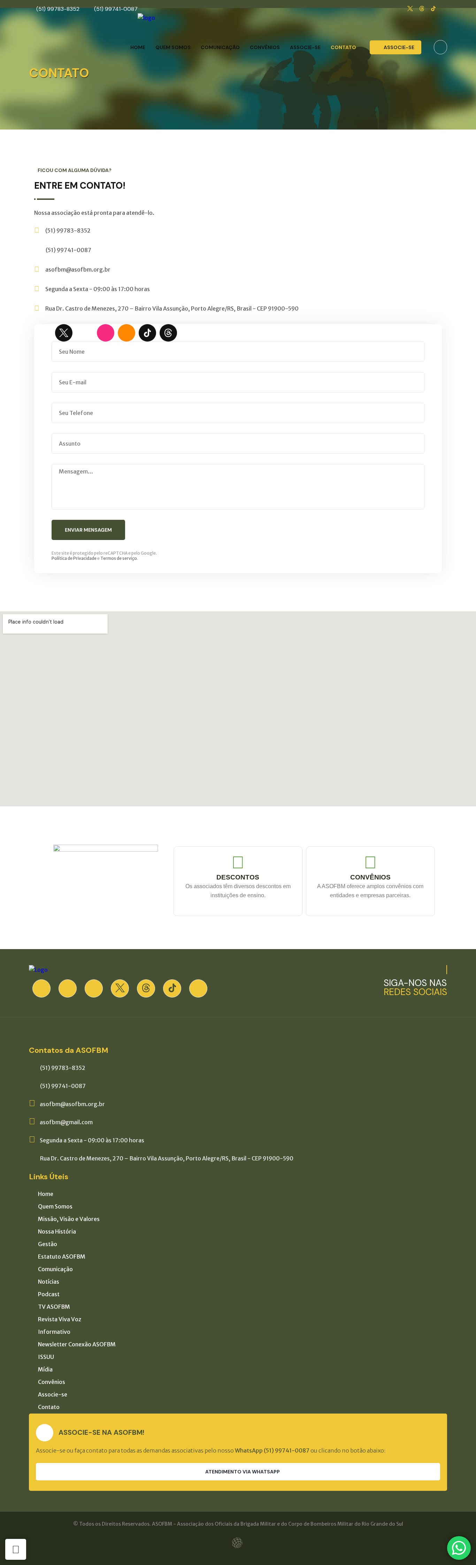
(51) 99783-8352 (57, 9)
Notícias (48, 1281)
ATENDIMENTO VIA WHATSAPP (242, 1472)
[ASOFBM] (146, 17)
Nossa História (57, 1231)
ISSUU (46, 1356)
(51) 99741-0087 (116, 9)
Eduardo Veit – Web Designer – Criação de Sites (238, 1543)
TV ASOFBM (54, 1306)
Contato (343, 47)
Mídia (45, 1369)
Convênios (265, 47)
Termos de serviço (118, 558)
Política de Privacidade (74, 558)
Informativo (54, 1331)
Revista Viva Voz (59, 1319)
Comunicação (220, 47)
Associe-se (305, 47)
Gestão (47, 1244)
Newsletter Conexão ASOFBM (77, 1344)
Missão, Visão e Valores (69, 1218)
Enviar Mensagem (88, 530)
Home (137, 47)
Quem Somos (173, 47)
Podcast (49, 1294)
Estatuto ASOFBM (61, 1256)
